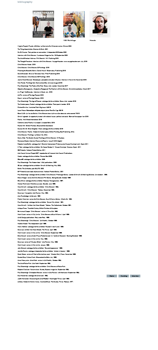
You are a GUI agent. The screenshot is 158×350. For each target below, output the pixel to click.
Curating (124, 276)
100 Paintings (69, 40)
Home (112, 276)
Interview (135, 276)
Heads (93, 40)
